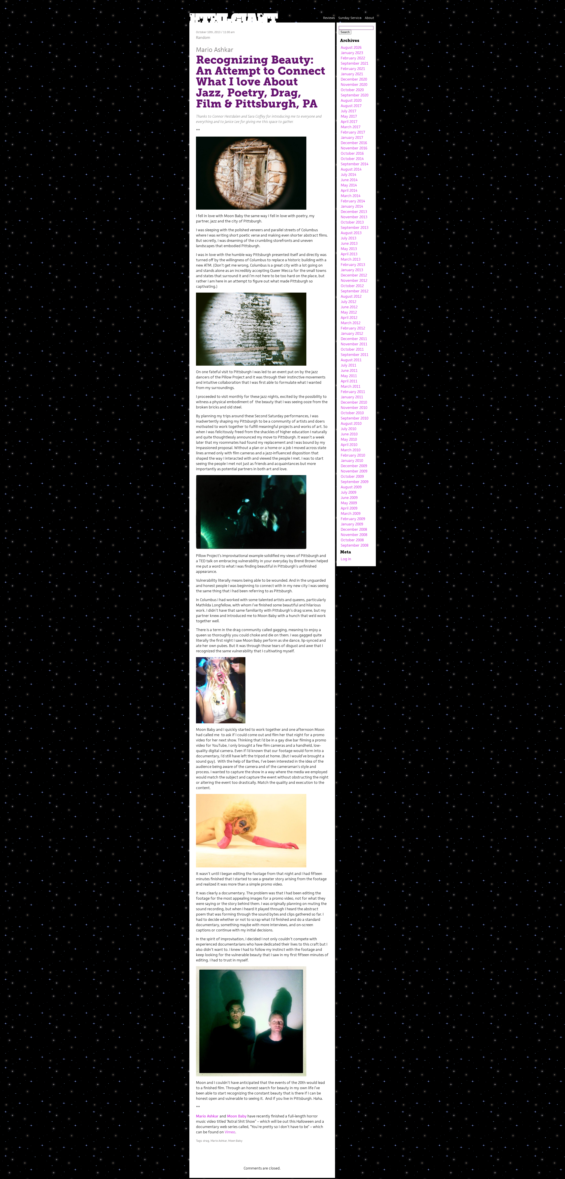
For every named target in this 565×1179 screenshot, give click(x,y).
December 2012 (354, 275)
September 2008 (354, 545)
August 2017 (351, 105)
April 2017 (349, 121)
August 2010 (351, 423)
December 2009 (354, 465)
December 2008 (354, 529)
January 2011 (352, 397)
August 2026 (351, 47)
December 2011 (354, 338)
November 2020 (354, 84)
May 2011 (349, 375)
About (369, 18)
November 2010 (354, 407)
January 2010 (352, 460)
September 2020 (354, 95)
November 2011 (354, 344)
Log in (346, 559)
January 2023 (352, 52)
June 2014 (349, 179)
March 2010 (350, 450)
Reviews (329, 18)
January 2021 (352, 73)
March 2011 (350, 386)
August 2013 (351, 232)
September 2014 (354, 164)
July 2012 (348, 301)
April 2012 (349, 317)
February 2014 (353, 201)
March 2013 (350, 259)
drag (206, 1141)
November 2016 (354, 148)
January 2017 (352, 137)
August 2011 (351, 359)
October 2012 (352, 285)
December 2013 (354, 211)
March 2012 (350, 322)
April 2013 (349, 254)
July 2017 (348, 111)
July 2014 (348, 174)
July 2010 (348, 428)
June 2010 (349, 434)
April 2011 (349, 381)
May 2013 (349, 248)
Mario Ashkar (214, 49)
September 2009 (354, 481)
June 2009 (349, 497)
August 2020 (351, 100)
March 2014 (350, 195)
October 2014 (352, 158)
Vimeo (230, 1132)
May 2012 (349, 312)
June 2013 (349, 243)
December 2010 (354, 402)
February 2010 (353, 455)
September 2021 (354, 63)
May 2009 (349, 502)
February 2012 (353, 328)
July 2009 (348, 492)
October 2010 (352, 412)
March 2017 (350, 126)
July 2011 (348, 365)
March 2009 (350, 513)
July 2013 (348, 238)
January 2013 (352, 269)
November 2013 (354, 216)
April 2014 (349, 190)
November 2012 (354, 280)
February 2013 (353, 264)
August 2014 (351, 169)
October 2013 (352, 222)
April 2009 (349, 508)
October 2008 (352, 540)
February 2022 (353, 58)
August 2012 (351, 296)
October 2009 (352, 476)
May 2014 (349, 185)
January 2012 (352, 333)
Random (203, 37)
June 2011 (349, 370)
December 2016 (354, 142)
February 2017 (353, 132)
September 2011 (354, 354)
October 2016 (352, 153)
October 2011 (352, 349)
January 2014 (352, 206)
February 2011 (353, 391)
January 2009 (352, 524)
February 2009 (353, 518)
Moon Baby (237, 1116)
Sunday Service (349, 18)
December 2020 (354, 79)
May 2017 (349, 116)
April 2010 (349, 444)
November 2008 (354, 534)
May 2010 (349, 439)
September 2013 (354, 227)
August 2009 (351, 487)
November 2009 (354, 471)
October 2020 (352, 89)
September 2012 (354, 291)
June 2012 (349, 307)
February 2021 (353, 68)
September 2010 (354, 418)
